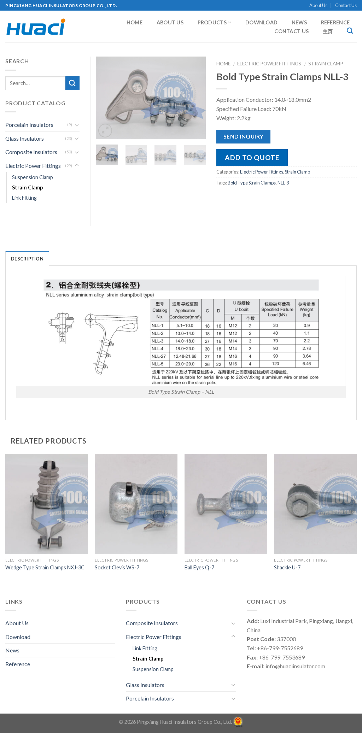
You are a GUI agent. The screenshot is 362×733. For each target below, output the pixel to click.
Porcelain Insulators (29, 124)
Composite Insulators (31, 151)
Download (261, 22)
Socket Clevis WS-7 (117, 567)
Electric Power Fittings (269, 63)
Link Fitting (24, 198)
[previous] (106, 98)
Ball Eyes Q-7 (199, 567)
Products (212, 22)
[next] (194, 98)
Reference (335, 22)
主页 (328, 31)
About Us (318, 5)
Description (27, 259)
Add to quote (252, 157)
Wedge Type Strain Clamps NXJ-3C (44, 567)
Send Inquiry (243, 136)
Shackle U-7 (287, 567)
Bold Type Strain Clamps (252, 183)
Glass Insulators (24, 138)
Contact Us (346, 5)
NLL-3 (283, 183)
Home (134, 22)
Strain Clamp (325, 63)
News (299, 22)
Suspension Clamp (32, 177)
